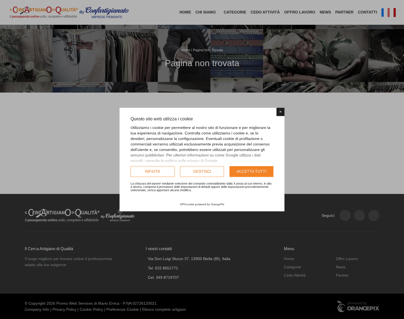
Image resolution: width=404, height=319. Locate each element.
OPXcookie (187, 204)
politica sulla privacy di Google (191, 160)
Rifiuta (152, 171)
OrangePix (217, 204)
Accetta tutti (251, 171)
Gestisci (202, 171)
